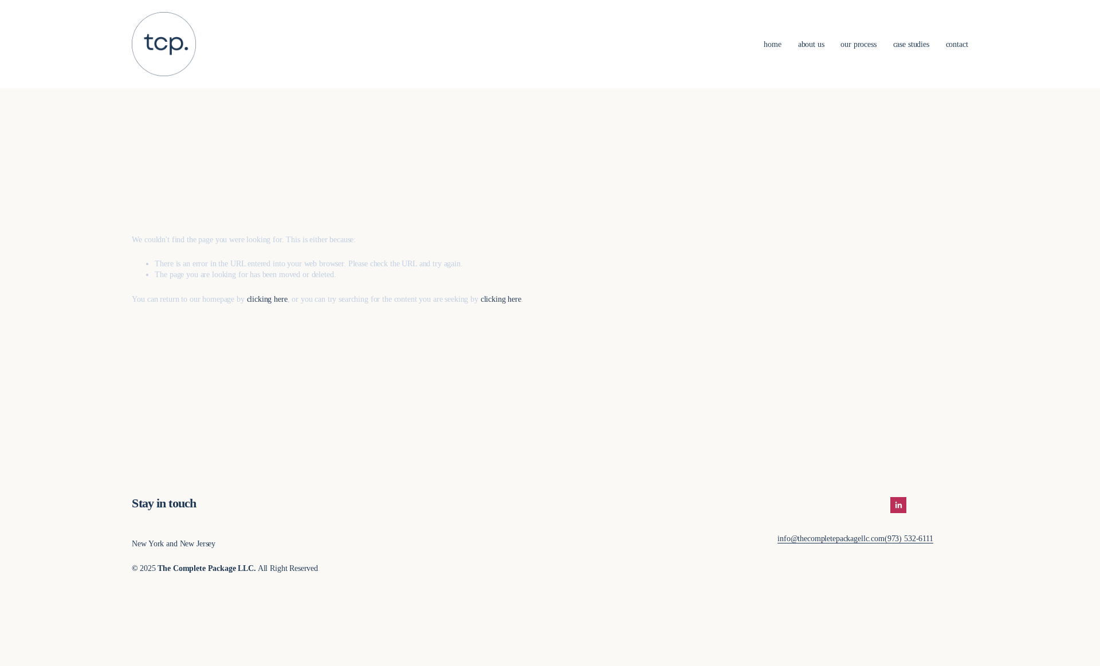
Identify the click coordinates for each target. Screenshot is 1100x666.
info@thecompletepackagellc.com (831, 538)
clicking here (267, 299)
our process (858, 44)
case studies (911, 44)
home (772, 44)
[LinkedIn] (898, 505)
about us (811, 44)
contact (957, 44)
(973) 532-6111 (909, 538)
